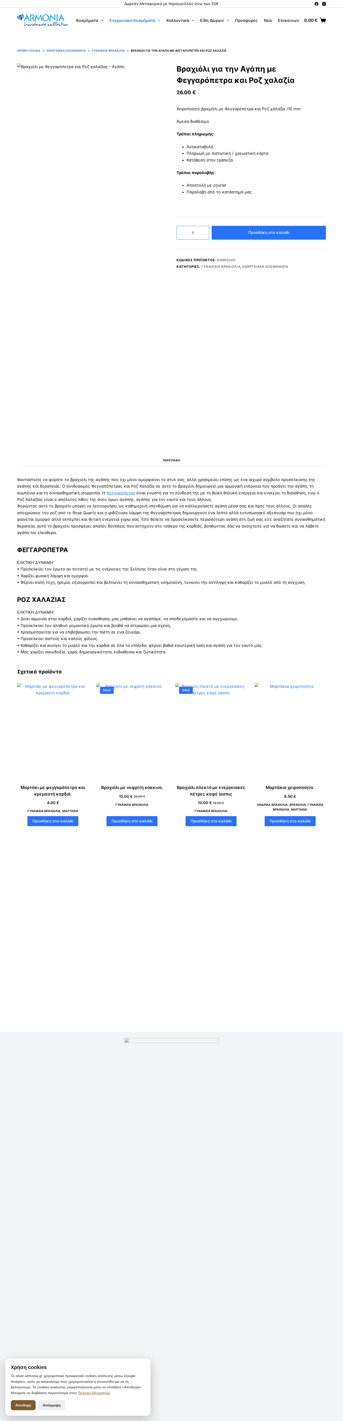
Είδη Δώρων (212, 20)
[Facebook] (316, 4)
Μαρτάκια (70, 811)
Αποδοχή (23, 1405)
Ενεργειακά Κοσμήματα (132, 20)
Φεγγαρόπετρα (120, 492)
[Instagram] (324, 4)
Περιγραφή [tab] (171, 460)
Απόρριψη (52, 1405)
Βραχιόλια (298, 805)
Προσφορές (246, 20)
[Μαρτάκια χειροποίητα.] (290, 730)
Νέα (268, 20)
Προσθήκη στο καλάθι (268, 232)
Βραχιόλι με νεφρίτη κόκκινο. (132, 787)
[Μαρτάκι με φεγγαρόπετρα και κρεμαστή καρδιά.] (53, 730)
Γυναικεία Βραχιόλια (220, 267)
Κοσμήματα (87, 20)
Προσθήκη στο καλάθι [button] (52, 821)
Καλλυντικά (177, 20)
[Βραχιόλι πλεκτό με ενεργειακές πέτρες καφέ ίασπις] (211, 730)
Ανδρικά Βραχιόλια (272, 805)
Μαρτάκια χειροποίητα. (290, 787)
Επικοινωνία (290, 20)
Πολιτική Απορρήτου (94, 1393)
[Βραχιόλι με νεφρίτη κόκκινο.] (132, 730)
